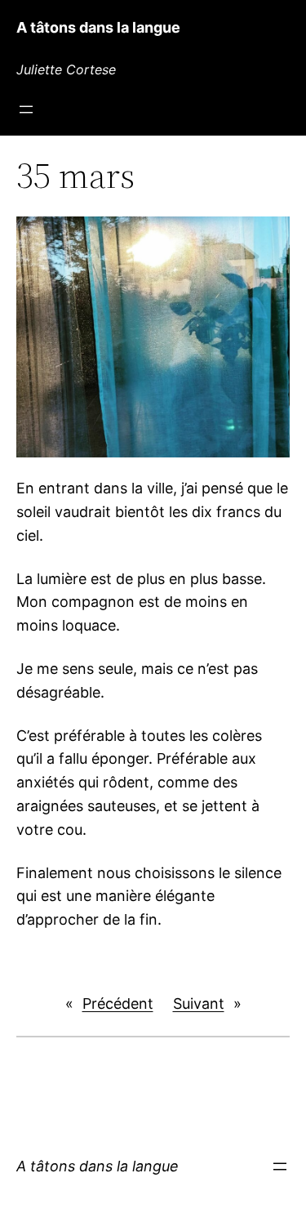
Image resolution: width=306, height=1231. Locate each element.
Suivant (198, 1003)
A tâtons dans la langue (98, 27)
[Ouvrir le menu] (26, 109)
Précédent (117, 1003)
